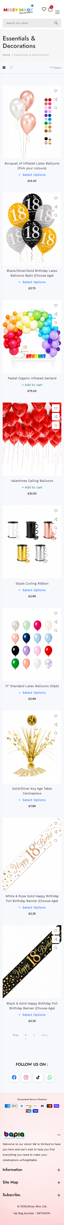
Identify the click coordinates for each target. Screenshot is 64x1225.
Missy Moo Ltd (36, 1206)
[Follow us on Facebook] (14, 1077)
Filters (56, 67)
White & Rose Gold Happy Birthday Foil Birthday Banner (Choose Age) (32, 898)
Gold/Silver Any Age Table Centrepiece (32, 791)
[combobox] (32, 23)
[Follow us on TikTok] (37, 1077)
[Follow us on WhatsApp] (49, 1077)
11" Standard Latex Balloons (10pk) (32, 686)
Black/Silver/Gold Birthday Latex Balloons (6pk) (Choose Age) (32, 273)
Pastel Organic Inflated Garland (32, 378)
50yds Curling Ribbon (32, 583)
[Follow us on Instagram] (26, 1077)
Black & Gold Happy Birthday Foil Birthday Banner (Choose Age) (32, 1005)
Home (6, 54)
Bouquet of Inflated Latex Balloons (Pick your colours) (32, 165)
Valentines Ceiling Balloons (32, 481)
